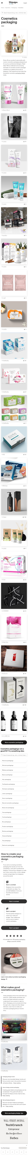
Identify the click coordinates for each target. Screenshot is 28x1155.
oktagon (4, 517)
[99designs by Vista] (13, 2)
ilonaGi (3, 975)
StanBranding (6, 360)
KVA (4, 454)
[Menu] (2, 2)
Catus (4, 579)
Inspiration (7, 7)
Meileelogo (5, 485)
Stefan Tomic (5, 642)
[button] (26, 1145)
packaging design (20, 73)
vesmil (4, 298)
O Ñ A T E (5, 673)
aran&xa (5, 329)
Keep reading (17, 1083)
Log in (25, 3)
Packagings (14, 7)
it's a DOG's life (6, 736)
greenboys (5, 235)
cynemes (25, 57)
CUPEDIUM (5, 611)
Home (2, 7)
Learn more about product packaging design (13, 978)
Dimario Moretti (6, 110)
